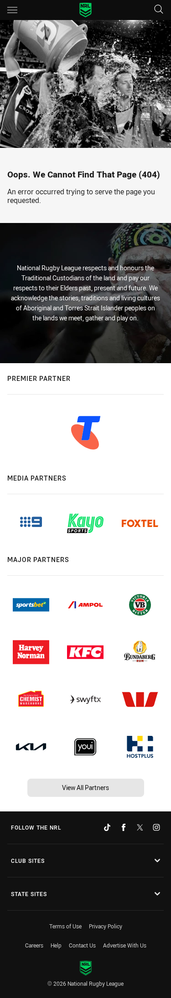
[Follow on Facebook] (123, 827)
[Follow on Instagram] (156, 827)
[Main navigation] (12, 10)
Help (56, 945)
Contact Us (82, 945)
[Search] (159, 9)
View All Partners (85, 787)
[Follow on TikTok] (107, 827)
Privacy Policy (105, 926)
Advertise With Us (124, 945)
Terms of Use (65, 926)
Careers (34, 945)
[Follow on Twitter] (140, 827)
